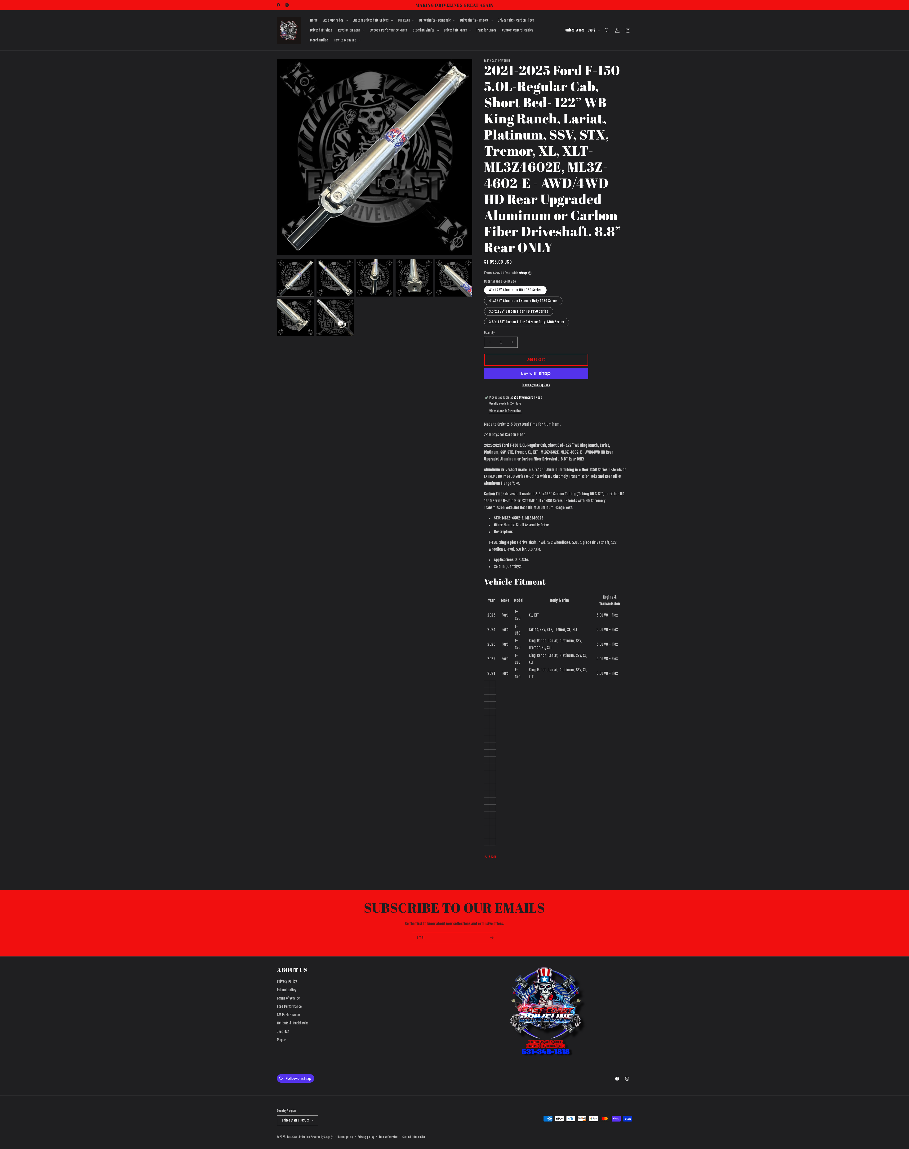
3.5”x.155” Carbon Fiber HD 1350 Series (518, 311)
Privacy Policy (287, 982)
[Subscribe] (491, 937)
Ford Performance (289, 1007)
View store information (505, 411)
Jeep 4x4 (283, 1032)
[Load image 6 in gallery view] (295, 317)
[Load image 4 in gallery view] (414, 278)
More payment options (536, 385)
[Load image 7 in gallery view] (335, 317)
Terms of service (388, 1137)
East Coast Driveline (299, 1137)
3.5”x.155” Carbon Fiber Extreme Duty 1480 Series (526, 322)
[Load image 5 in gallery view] (453, 278)
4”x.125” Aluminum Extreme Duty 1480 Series (523, 301)
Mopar (281, 1040)
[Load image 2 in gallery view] (335, 278)
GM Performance (288, 1015)
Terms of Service (288, 998)
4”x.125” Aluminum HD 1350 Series (515, 290)
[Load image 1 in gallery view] (295, 278)
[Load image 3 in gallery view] (374, 278)
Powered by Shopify (322, 1137)
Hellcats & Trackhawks (293, 1023)
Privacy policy (366, 1137)
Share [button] (493, 857)
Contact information (414, 1137)
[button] (335, 20)
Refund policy (286, 990)
